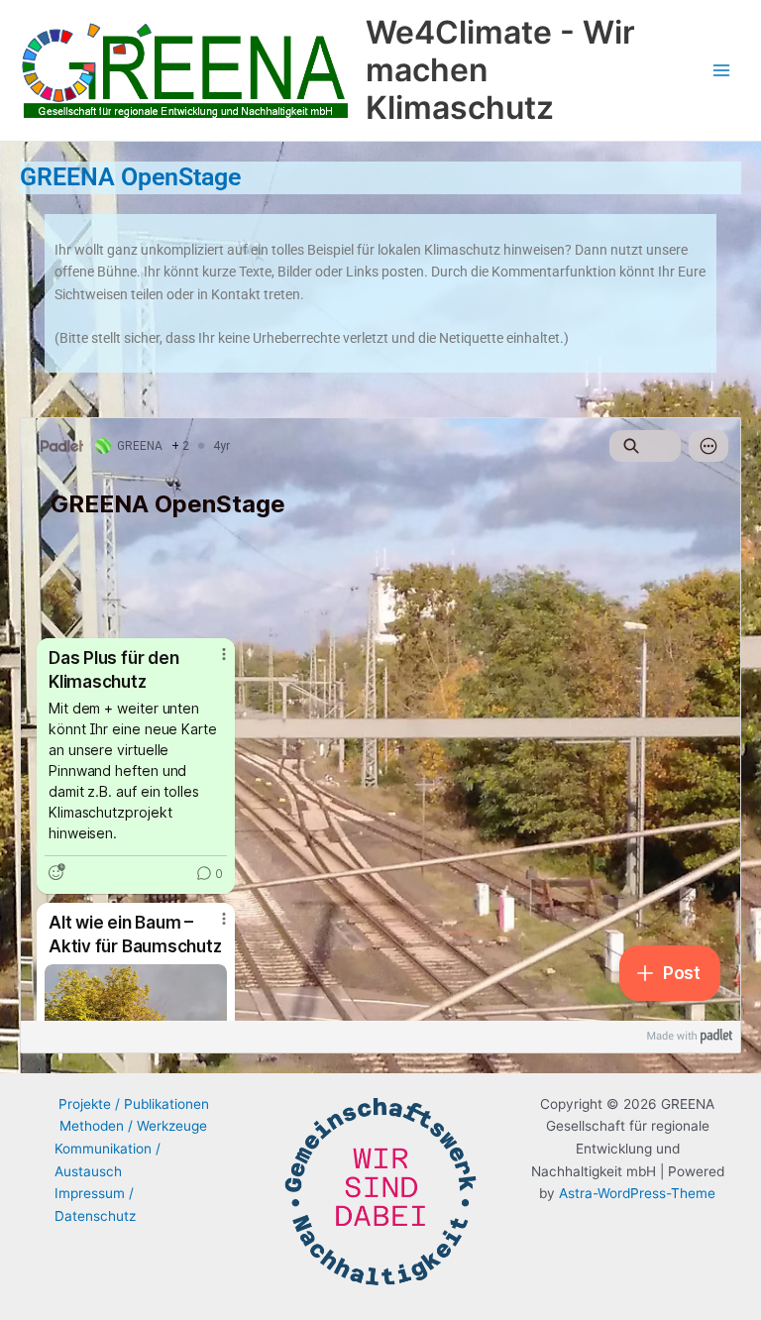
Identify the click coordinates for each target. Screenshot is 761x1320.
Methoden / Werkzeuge (133, 1126)
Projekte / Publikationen (133, 1104)
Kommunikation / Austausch (107, 1160)
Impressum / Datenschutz (95, 1204)
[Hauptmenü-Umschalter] (722, 71)
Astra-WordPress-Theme (637, 1193)
